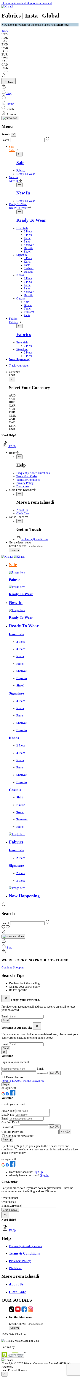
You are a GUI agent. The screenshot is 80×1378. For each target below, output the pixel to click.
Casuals (20, 298)
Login (6, 1084)
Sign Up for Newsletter (19, 1135)
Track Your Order (26, 476)
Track (4, 31)
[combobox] (27, 140)
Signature (22, 254)
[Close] (13, 135)
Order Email (9, 1201)
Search (5, 140)
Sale (11, 146)
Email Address (17, 546)
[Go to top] (5, 1215)
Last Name (8, 1114)
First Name (8, 1110)
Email (5, 1016)
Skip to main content (13, 3)
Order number (10, 1197)
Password (43, 1073)
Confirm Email (10, 1122)
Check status (10, 1209)
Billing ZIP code (11, 1205)
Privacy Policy (24, 483)
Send (6, 1020)
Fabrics (13, 318)
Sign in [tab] (44, 1175)
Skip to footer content (39, 3)
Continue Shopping (12, 967)
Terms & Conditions (28, 479)
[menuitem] (20, 170)
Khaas (20, 275)
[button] (40, 75)
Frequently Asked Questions (33, 473)
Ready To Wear (18, 204)
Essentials (22, 228)
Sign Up (7, 1139)
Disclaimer (22, 486)
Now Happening (19, 359)
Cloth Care (22, 513)
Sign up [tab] (38, 1172)
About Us (22, 510)
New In (13, 177)
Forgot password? (12, 1080)
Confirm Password (12, 1131)
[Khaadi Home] (7, 6)
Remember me (14, 1077)
